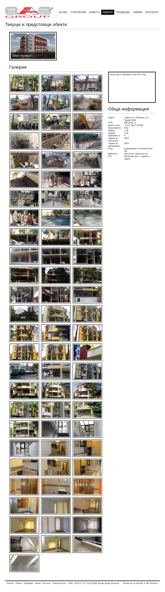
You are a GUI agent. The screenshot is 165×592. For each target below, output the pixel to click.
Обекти (108, 12)
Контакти (151, 12)
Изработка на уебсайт (133, 583)
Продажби (123, 12)
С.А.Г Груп (86, 583)
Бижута (94, 12)
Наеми (137, 12)
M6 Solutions (152, 583)
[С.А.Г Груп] (29, 12)
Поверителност (59, 583)
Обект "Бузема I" (22, 55)
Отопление (78, 12)
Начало (10, 583)
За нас (63, 12)
